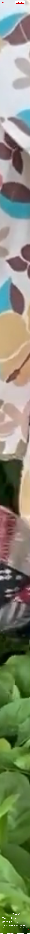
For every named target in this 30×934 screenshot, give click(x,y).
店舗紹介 (20, 2)
